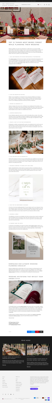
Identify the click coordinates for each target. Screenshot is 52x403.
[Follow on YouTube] (10, 394)
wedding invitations (23, 306)
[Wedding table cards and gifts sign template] (26, 188)
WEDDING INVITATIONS (10, 3)
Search (3, 376)
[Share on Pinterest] (37, 332)
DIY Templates (11, 5)
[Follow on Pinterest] (8, 394)
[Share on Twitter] (33, 332)
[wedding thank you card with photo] (26, 245)
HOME (3, 3)
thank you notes (34, 225)
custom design (20, 62)
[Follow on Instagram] (5, 394)
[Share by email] (41, 332)
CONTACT (16, 5)
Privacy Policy (4, 383)
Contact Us (17, 390)
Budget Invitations (31, 356)
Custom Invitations (15, 323)
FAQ (3, 378)
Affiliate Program (18, 382)
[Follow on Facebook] (2, 394)
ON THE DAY (4, 5)
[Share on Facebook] (29, 332)
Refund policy (4, 385)
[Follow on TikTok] (13, 394)
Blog (16, 380)
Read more (4, 364)
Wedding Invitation (14, 324)
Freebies (3, 380)
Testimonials (18, 387)
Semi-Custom (13, 322)
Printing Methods (18, 385)
